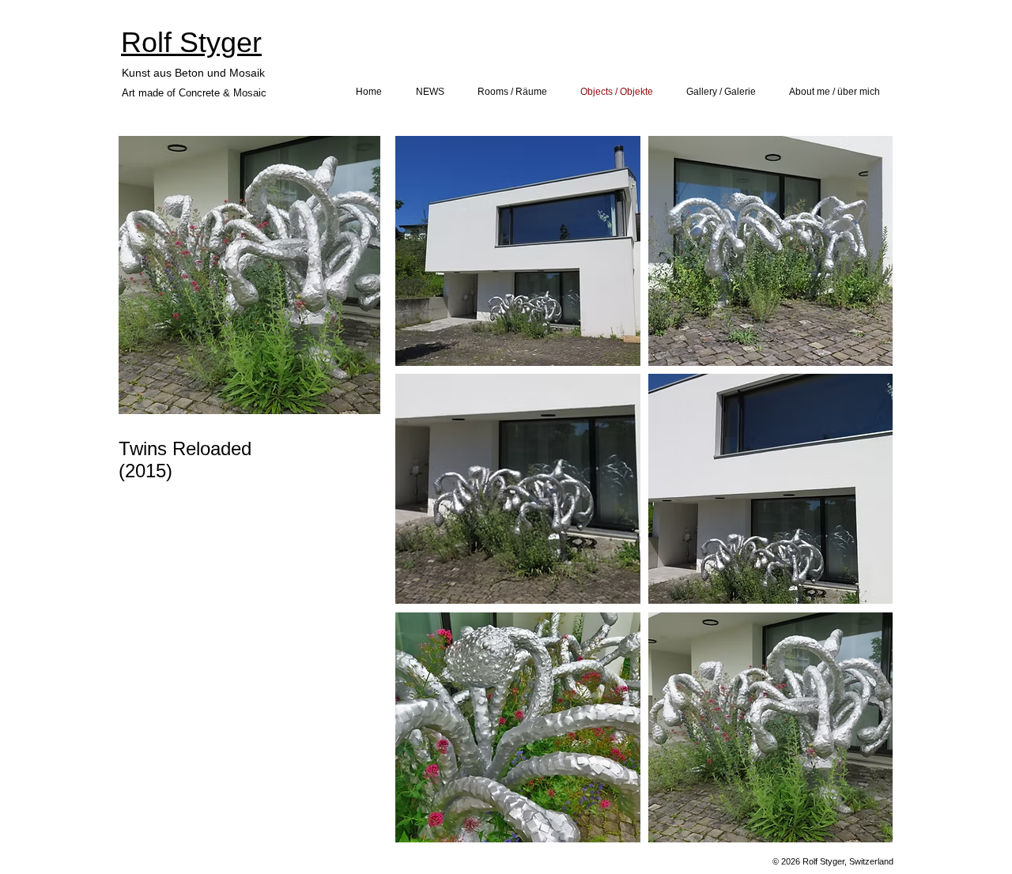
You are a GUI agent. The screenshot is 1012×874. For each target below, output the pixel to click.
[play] (859, 828)
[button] (517, 251)
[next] (864, 497)
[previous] (424, 497)
